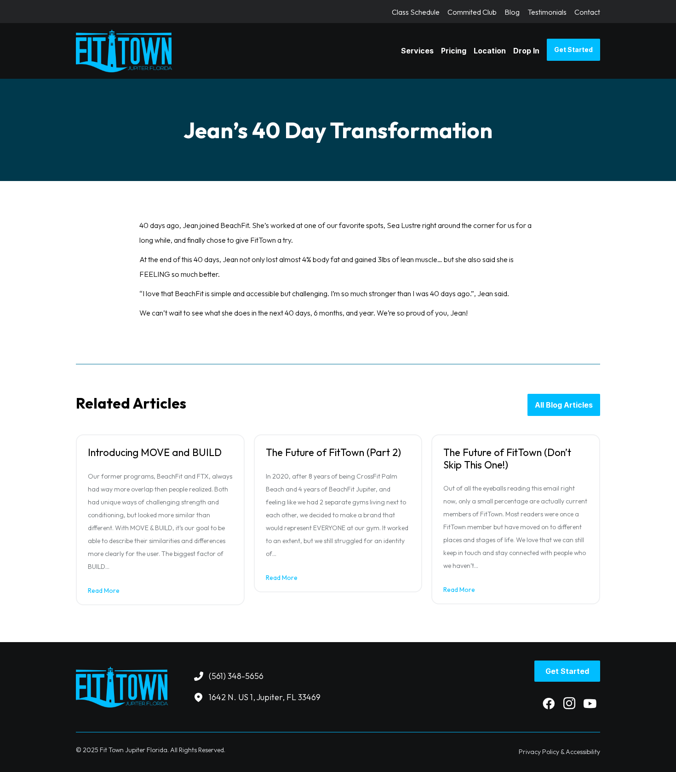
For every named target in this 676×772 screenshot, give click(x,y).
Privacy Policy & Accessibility (559, 752)
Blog (512, 12)
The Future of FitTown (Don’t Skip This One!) (507, 458)
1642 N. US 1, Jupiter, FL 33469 (265, 697)
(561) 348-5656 (236, 676)
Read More (104, 590)
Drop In (526, 50)
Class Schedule (416, 12)
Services (417, 50)
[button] (548, 703)
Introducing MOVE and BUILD (155, 452)
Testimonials (547, 12)
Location (490, 50)
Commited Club (472, 12)
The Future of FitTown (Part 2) (333, 452)
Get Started (573, 49)
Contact (587, 12)
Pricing (453, 50)
